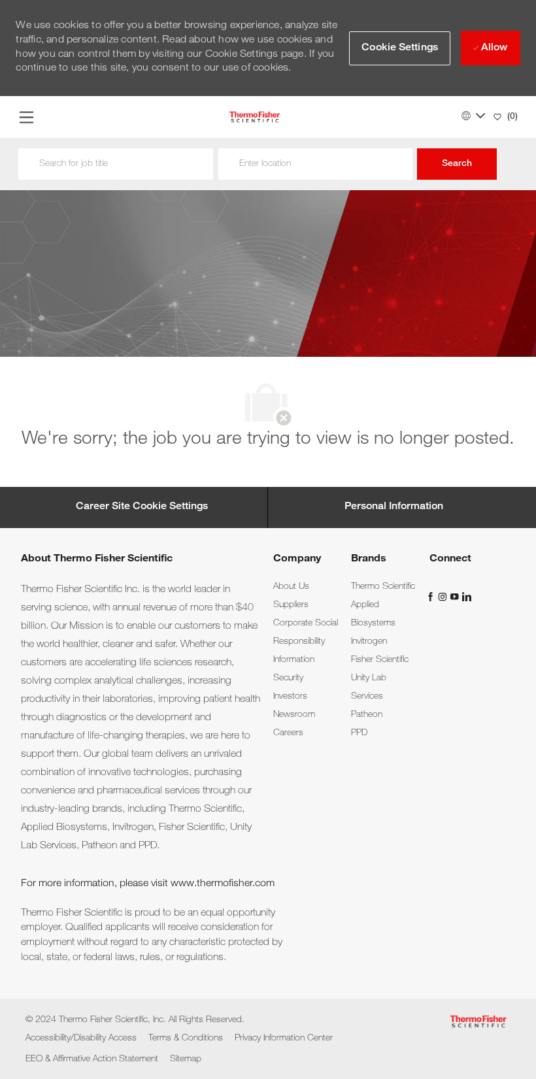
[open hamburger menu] (26, 117)
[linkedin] (466, 597)
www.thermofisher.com (223, 884)
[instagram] (444, 597)
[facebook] (432, 597)
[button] (399, 48)
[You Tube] (455, 597)
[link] (291, 586)
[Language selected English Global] (473, 115)
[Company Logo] (255, 117)
